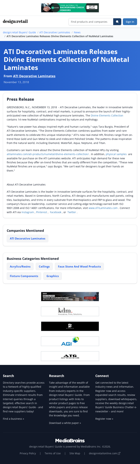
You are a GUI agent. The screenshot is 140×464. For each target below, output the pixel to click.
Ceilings (44, 266)
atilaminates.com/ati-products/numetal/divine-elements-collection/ (48, 154)
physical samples (116, 154)
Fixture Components (24, 276)
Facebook (55, 212)
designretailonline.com (103, 453)
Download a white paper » (65, 423)
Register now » (104, 418)
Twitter (72, 212)
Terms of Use (53, 453)
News (77, 32)
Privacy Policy (28, 453)
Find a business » (13, 418)
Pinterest (42, 212)
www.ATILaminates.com (103, 208)
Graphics (52, 276)
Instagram (28, 212)
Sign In (130, 21)
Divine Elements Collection (107, 115)
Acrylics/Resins (20, 266)
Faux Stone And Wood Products (79, 266)
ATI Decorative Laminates (54, 32)
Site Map (74, 453)
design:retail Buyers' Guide (19, 32)
